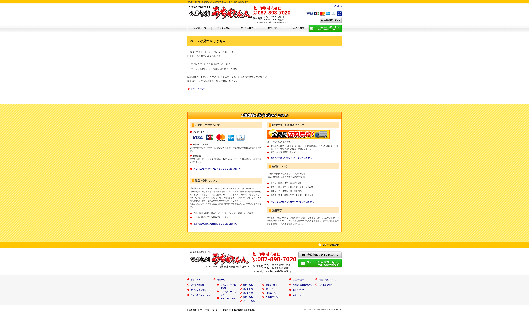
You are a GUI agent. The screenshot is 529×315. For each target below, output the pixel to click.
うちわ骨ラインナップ (200, 295)
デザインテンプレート (200, 290)
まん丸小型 (248, 293)
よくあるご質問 (296, 28)
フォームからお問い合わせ (323, 263)
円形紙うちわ (271, 293)
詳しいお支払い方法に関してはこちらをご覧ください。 (218, 169)
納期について (298, 295)
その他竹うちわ (272, 297)
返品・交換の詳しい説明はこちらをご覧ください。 (216, 224)
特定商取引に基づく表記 (244, 310)
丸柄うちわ (248, 285)
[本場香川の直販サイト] (220, 12)
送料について (298, 290)
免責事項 (227, 310)
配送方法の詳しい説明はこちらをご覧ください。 (292, 157)
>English (338, 6)
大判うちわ (248, 297)
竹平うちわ (271, 289)
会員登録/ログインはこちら (322, 254)
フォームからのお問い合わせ (327, 28)
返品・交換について (327, 279)
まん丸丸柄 (248, 289)
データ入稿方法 (248, 28)
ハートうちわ (249, 301)
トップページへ (198, 88)
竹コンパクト (271, 285)
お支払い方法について (302, 285)
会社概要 (193, 310)
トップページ (199, 28)
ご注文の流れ (223, 28)
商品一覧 (272, 28)
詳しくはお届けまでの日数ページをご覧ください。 (293, 201)
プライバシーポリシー (209, 310)
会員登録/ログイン (332, 20)
